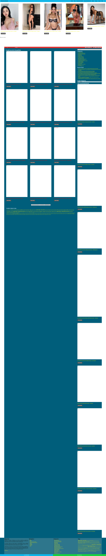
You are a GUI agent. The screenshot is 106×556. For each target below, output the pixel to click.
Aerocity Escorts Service (81, 53)
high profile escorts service (87, 547)
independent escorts (81, 549)
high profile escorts (91, 546)
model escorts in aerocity (82, 550)
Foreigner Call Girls (81, 57)
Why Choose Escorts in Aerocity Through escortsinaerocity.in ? (87, 74)
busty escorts (85, 544)
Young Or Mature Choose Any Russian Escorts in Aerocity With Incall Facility (89, 73)
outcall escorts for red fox (42, 214)
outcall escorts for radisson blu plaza (35, 214)
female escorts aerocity (90, 545)
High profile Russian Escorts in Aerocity (94, 547)
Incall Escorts (86, 548)
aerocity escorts (40, 210)
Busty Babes (56, 542)
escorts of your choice (80, 545)
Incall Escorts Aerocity (57, 547)
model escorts (96, 549)
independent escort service (88, 549)
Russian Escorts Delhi (33, 541)
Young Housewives (57, 553)
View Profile (3, 33)
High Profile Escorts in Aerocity (81, 547)
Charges (31, 544)
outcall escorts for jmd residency (22, 214)
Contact (31, 545)
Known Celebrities (80, 62)
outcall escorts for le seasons (29, 214)
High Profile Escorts (81, 58)
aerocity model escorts (52, 211)
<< (85, 47)
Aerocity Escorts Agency (90, 540)
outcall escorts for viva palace (48, 214)
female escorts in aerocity (96, 545)
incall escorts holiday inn (15, 213)
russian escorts (90, 550)
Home (6, 47)
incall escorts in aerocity (95, 548)
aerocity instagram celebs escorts (42, 211)
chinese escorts (88, 544)
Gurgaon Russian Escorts (33, 542)
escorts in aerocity (96, 544)
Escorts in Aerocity (4, 0)
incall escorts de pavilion (11, 47)
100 (98, 47)
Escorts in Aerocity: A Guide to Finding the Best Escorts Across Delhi (88, 68)
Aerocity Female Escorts (57, 541)
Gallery (31, 543)
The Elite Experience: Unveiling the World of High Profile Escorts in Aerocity (89, 78)
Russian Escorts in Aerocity (82, 551)
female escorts (85, 545)
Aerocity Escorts (80, 52)
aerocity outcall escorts (63, 211)
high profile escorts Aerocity (98, 546)
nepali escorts (86, 550)
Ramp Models (80, 63)
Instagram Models (80, 61)
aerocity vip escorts (15, 212)
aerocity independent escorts (30, 211)
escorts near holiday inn (32, 212)
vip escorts (94, 551)
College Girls (80, 55)
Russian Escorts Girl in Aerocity (97, 550)
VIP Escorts (56, 552)
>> (100, 47)
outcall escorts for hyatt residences (11, 214)
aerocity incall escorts (19, 211)
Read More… (6, 550)
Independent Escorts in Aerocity (82, 60)
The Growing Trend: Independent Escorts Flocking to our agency (87, 72)
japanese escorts (92, 549)
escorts (91, 544)
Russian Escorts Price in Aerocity (89, 551)
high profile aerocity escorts (84, 546)
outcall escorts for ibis (17, 214)
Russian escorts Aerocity (81, 64)
